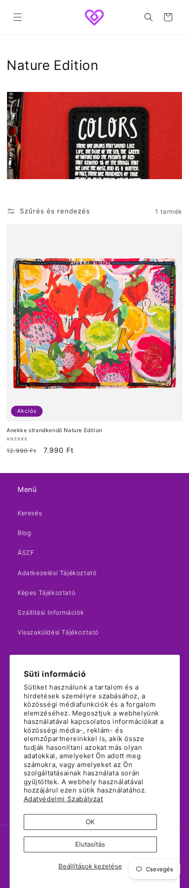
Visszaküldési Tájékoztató (58, 632)
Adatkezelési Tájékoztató (57, 572)
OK (90, 822)
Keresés (30, 513)
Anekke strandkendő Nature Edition (54, 430)
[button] (17, 17)
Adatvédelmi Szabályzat (63, 799)
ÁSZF (26, 552)
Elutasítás (90, 844)
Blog (24, 532)
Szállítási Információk (51, 612)
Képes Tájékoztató (46, 592)
